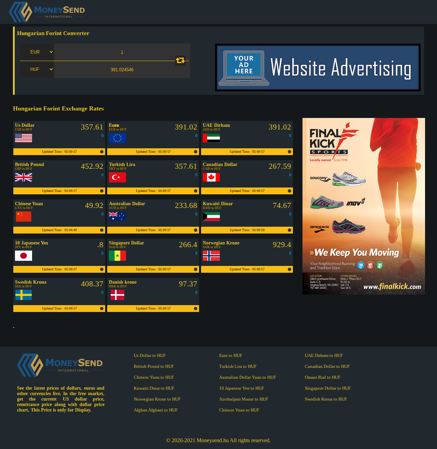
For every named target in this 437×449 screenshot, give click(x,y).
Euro (113, 125)
